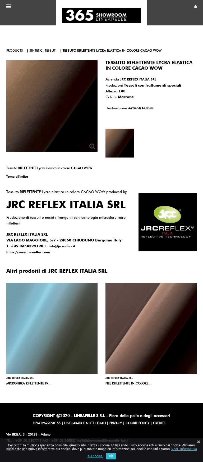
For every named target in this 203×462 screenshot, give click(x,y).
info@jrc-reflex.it (62, 246)
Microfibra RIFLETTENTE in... (29, 383)
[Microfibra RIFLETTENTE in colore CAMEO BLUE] (52, 328)
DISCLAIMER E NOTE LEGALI (85, 423)
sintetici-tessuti (42, 50)
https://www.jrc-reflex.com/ (28, 252)
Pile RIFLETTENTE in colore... (128, 383)
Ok (111, 456)
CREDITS (159, 423)
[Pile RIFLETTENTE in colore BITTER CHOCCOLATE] (151, 328)
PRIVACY (115, 423)
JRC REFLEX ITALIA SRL (138, 79)
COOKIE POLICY (137, 423)
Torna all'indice (17, 176)
